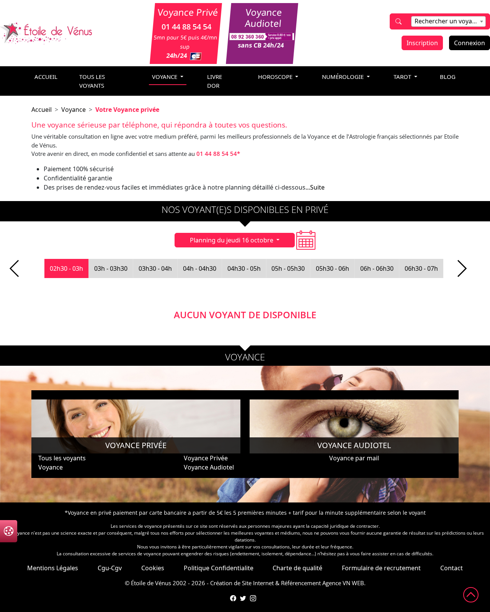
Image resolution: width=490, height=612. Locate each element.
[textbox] (448, 21)
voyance (165, 76)
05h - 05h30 (288, 268)
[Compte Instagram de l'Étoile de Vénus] (253, 598)
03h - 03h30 (110, 268)
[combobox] (448, 21)
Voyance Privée (206, 458)
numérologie (343, 76)
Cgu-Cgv (110, 568)
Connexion (469, 43)
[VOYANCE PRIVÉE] (135, 426)
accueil (45, 76)
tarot (403, 76)
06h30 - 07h (421, 268)
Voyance (73, 109)
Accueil (41, 109)
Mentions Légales (52, 568)
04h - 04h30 (199, 268)
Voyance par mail (354, 458)
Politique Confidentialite (218, 568)
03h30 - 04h (155, 268)
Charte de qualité (297, 568)
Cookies (152, 568)
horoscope (276, 76)
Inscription (422, 43)
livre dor (214, 81)
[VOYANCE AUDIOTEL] (354, 426)
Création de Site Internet (242, 583)
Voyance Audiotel (209, 467)
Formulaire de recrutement (381, 568)
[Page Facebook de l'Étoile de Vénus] (233, 598)
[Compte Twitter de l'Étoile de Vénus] (243, 598)
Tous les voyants (92, 81)
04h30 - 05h (244, 268)
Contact (451, 568)
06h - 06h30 (377, 268)
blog (448, 76)
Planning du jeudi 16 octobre (232, 240)
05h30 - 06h (332, 268)
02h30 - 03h (66, 268)
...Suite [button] (315, 187)
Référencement (301, 583)
